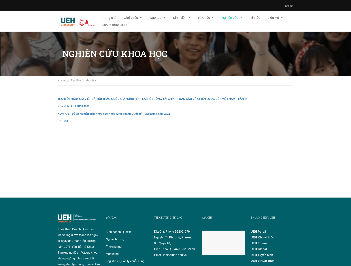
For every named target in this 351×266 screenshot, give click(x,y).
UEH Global (259, 249)
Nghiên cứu (230, 18)
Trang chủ (109, 18)
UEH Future (259, 243)
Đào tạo (155, 18)
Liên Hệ (273, 18)
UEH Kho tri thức (262, 237)
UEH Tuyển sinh (262, 255)
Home (61, 80)
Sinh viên (179, 18)
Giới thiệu (131, 18)
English (289, 5)
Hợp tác (204, 18)
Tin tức (255, 18)
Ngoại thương (115, 239)
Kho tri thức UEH (114, 25)
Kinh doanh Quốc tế (119, 232)
